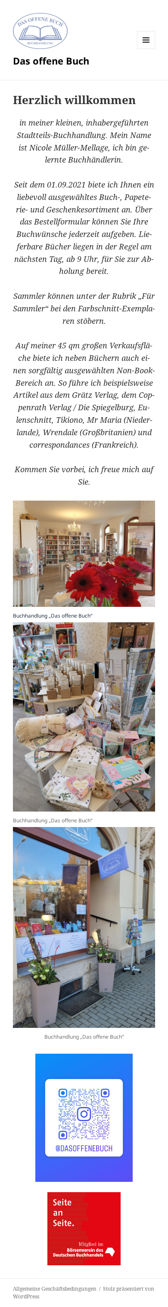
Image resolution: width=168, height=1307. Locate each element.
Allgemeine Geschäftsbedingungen (54, 1288)
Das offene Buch (51, 60)
